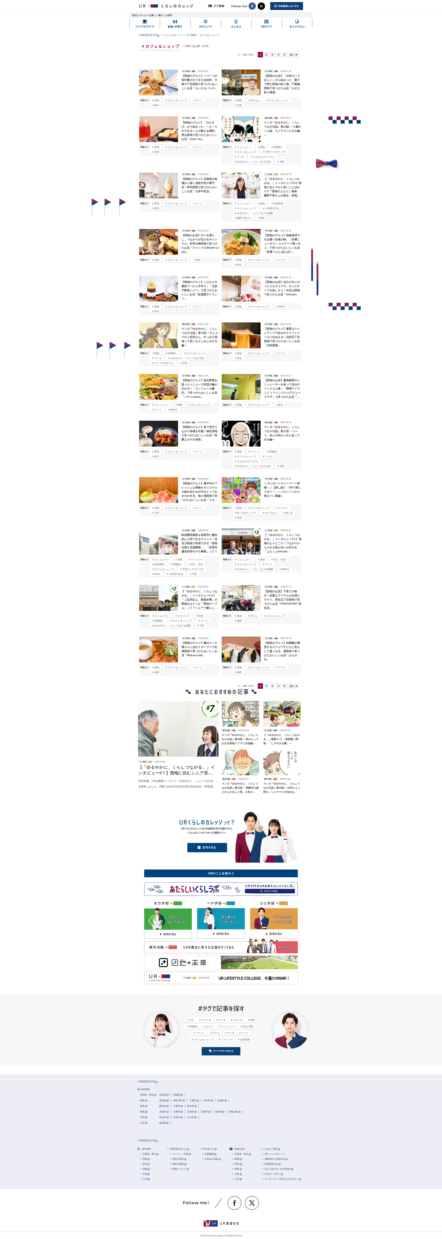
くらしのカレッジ (172, 35)
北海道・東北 (149, 1154)
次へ (292, 54)
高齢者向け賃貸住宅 (275, 1159)
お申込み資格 (211, 1159)
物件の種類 (178, 1164)
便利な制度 (178, 1159)
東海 (145, 1164)
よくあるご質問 (269, 1149)
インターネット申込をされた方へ (281, 1179)
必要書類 (209, 1154)
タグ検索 (191, 35)
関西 (145, 1169)
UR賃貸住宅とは (178, 1149)
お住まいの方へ (272, 1174)
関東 (145, 1159)
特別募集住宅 (271, 1164)
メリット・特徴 (180, 1154)
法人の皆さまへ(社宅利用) (278, 1169)
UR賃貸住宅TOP (148, 35)
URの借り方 (208, 1149)
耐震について (179, 1169)
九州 (145, 1179)
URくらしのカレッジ (275, 1154)
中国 (145, 1174)
